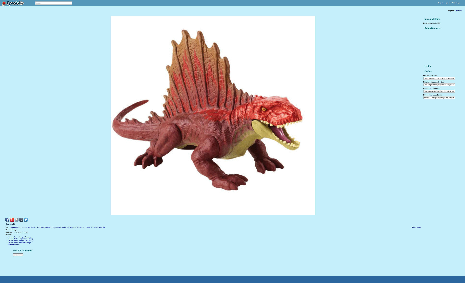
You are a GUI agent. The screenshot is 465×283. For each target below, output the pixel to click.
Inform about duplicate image (19, 243)
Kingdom (55, 227)
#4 (68, 227)
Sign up (448, 3)
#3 (29, 227)
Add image (456, 3)
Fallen (79, 227)
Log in (440, 3)
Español (459, 11)
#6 (35, 227)
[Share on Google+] (12, 220)
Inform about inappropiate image (21, 241)
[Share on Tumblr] (21, 220)
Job (32, 227)
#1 (92, 227)
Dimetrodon (98, 227)
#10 (75, 227)
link (430, 88)
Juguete (14, 227)
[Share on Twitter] (26, 220)
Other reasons (13, 245)
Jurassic (24, 227)
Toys (71, 227)
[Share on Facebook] (7, 220)
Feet (47, 227)
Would (39, 227)
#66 (18, 227)
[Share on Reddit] (17, 220)
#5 (50, 227)
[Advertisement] (441, 47)
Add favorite (416, 227)
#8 (43, 227)
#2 (84, 227)
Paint (64, 227)
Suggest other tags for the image (21, 239)
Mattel (87, 227)
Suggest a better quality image (20, 237)
